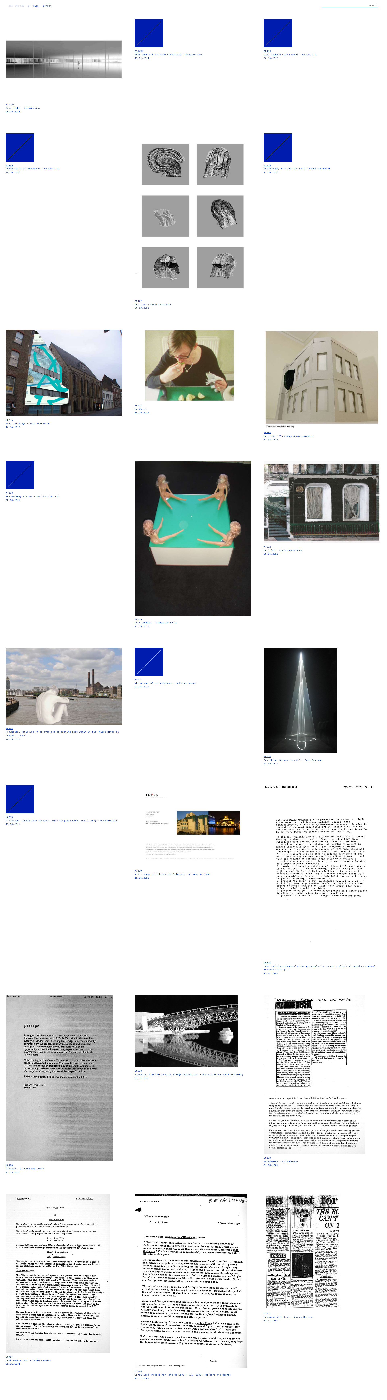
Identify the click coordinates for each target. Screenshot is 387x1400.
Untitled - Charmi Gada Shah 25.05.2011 (283, 550)
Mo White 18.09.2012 (142, 409)
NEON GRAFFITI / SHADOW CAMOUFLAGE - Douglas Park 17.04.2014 (169, 54)
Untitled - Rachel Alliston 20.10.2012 (153, 304)
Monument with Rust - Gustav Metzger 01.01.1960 (288, 1317)
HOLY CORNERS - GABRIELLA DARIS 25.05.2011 (156, 623)
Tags (36, 6)
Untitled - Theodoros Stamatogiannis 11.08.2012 (288, 436)
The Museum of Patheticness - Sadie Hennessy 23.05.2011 (165, 683)
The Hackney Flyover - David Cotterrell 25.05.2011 (32, 496)
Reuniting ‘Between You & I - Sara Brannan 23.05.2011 (293, 760)
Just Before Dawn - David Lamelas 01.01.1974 (28, 1360)
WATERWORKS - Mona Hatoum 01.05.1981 (281, 1161)
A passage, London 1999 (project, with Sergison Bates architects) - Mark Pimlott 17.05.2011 (61, 820)
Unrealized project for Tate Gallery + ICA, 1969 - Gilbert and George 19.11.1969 (183, 1375)
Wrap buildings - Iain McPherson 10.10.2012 (28, 424)
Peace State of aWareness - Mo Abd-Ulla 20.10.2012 (32, 169)
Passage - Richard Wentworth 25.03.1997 (25, 1168)
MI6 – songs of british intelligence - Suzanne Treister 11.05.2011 (173, 874)
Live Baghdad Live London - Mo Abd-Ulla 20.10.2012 (290, 54)
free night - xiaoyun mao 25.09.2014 (23, 108)
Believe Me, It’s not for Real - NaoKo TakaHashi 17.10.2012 (297, 169)
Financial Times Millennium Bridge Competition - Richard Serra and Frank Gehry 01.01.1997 (189, 1074)
